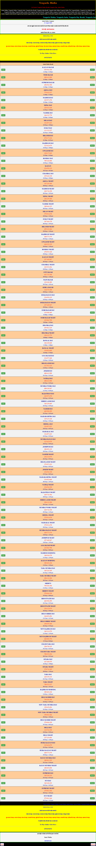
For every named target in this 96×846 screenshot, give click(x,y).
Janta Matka (56, 804)
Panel (92, 69)
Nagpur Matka (41, 804)
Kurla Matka (63, 804)
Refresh (93, 844)
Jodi (3, 69)
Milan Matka (88, 804)
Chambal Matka (72, 804)
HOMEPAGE (48, 841)
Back (2, 844)
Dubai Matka (33, 804)
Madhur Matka (81, 804)
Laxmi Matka (49, 804)
